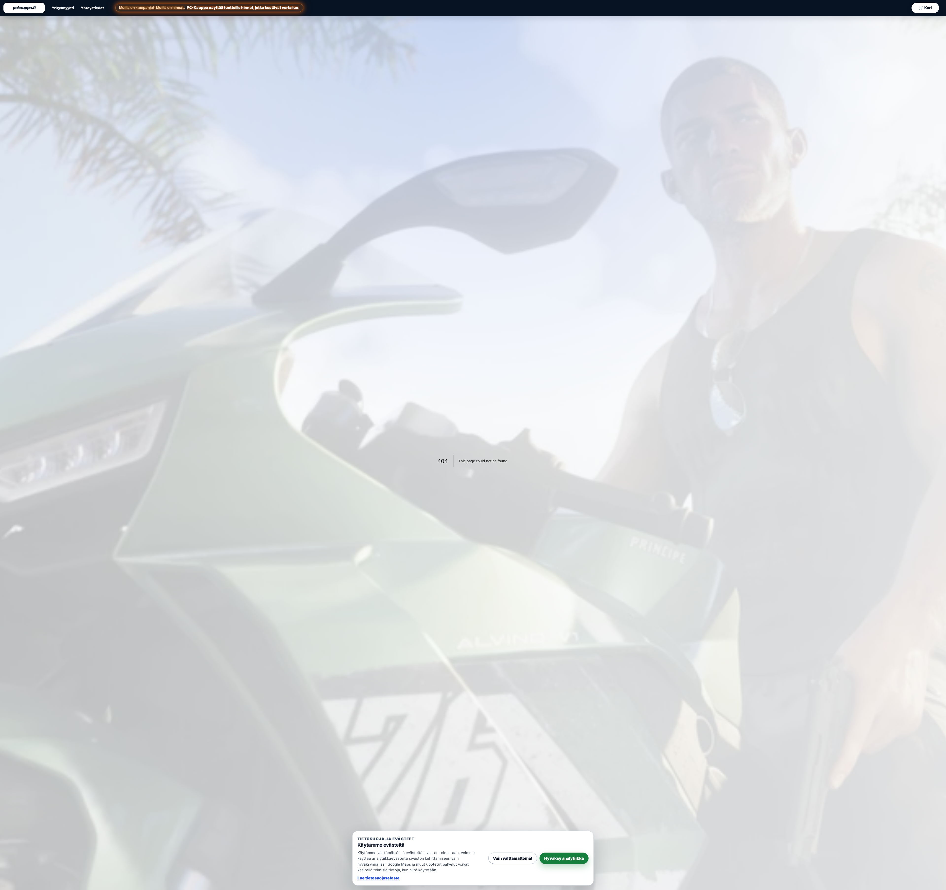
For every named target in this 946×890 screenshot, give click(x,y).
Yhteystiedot (92, 8)
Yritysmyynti (63, 8)
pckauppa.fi (24, 7)
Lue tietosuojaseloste (378, 877)
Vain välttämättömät (512, 858)
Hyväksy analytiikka (564, 858)
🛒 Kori (925, 7)
